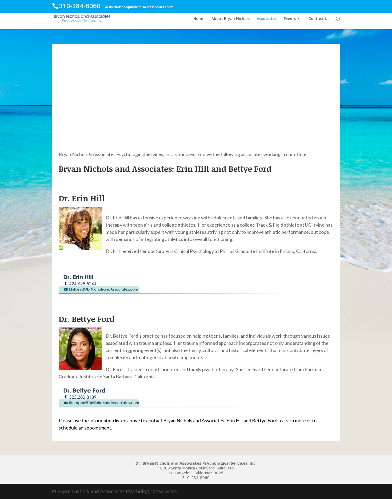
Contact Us (319, 19)
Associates (267, 19)
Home (198, 19)
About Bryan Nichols (230, 19)
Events (290, 19)
